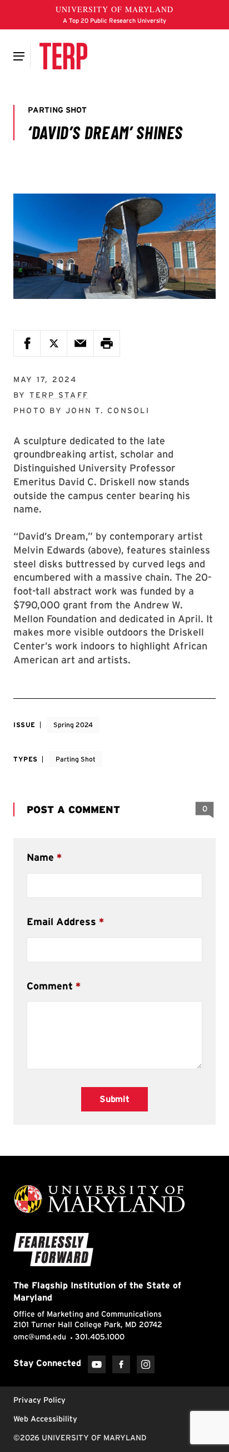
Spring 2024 (73, 724)
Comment (50, 986)
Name (40, 857)
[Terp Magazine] (63, 56)
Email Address (61, 921)
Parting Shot (76, 759)
